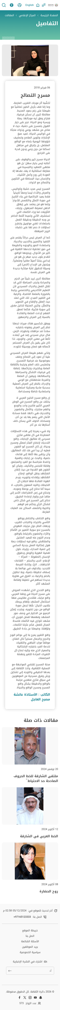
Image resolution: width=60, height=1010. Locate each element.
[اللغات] (19, 5)
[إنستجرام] (30, 997)
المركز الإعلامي (27, 15)
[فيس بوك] (19, 997)
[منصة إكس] (24, 997)
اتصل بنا (30, 935)
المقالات (9, 15)
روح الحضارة (49, 891)
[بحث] (4, 5)
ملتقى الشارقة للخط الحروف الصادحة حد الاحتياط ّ (36, 778)
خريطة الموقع (30, 930)
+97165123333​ (22, 917)
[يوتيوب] (35, 997)
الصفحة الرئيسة (49, 15)
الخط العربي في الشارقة (39, 836)
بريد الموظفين (30, 946)
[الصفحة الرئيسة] (37, 5)
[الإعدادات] (12, 5)
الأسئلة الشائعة (30, 941)
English (29, 5)
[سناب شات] (40, 997)
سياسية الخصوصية (30, 952)
